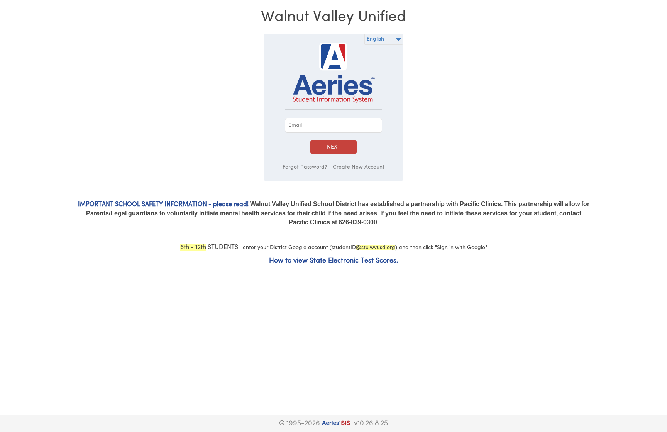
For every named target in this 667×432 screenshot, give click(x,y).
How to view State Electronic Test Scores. (333, 260)
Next (333, 147)
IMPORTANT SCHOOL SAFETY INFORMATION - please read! (163, 204)
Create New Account (358, 167)
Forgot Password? (305, 167)
